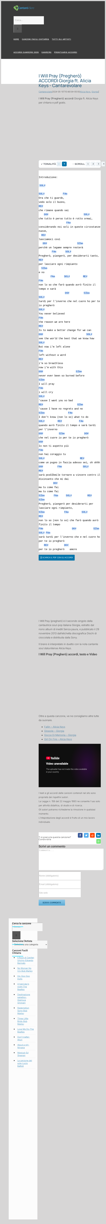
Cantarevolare (45, 91)
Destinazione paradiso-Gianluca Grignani (23, 998)
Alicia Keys (85, 91)
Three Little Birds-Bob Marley (22, 1021)
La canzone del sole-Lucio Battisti (24, 1063)
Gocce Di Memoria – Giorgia (60, 735)
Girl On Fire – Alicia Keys (58, 739)
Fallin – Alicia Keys (54, 726)
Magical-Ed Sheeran (22, 1054)
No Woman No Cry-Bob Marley (25, 969)
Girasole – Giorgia (54, 730)
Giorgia (95, 91)
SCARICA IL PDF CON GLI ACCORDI (57, 558)
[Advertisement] (70, 132)
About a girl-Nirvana (23, 1046)
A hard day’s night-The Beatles (23, 987)
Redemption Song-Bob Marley (23, 1011)
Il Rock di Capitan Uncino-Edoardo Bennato (25, 960)
